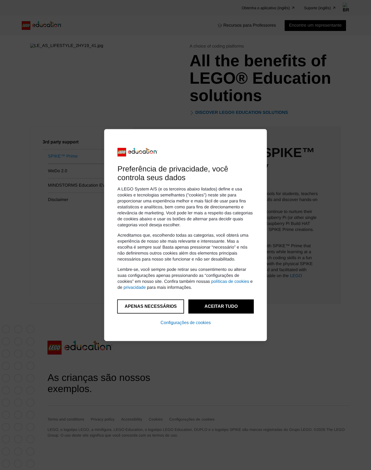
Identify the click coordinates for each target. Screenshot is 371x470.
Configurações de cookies (186, 322)
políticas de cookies (230, 281)
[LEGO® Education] (138, 152)
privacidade (135, 287)
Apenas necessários (151, 306)
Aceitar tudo (221, 306)
